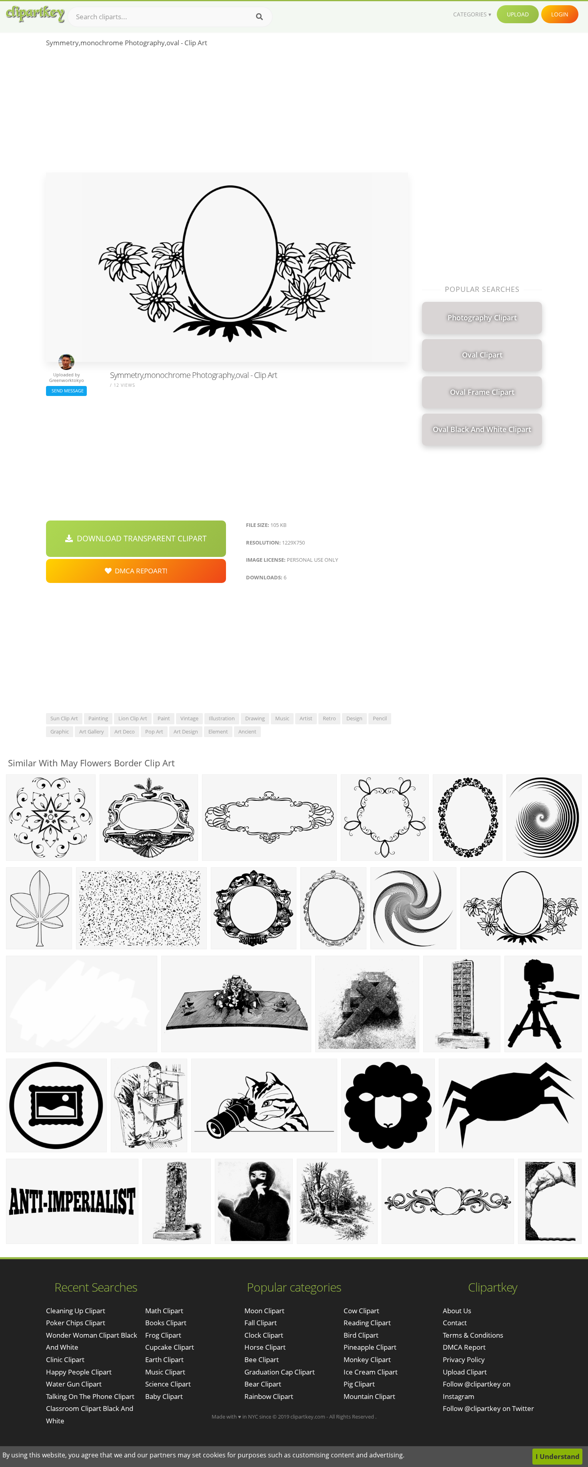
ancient (247, 731)
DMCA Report (464, 1347)
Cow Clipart (361, 1310)
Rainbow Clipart (268, 1396)
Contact (455, 1322)
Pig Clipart (359, 1384)
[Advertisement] (227, 112)
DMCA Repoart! (140, 570)
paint (164, 718)
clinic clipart (65, 1359)
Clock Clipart (263, 1335)
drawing (255, 718)
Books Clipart (165, 1322)
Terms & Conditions (473, 1335)
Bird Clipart (361, 1335)
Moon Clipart (264, 1310)
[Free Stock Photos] (35, 14)
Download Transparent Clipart (140, 538)
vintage (189, 718)
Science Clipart (168, 1384)
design (354, 718)
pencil (380, 718)
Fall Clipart (260, 1322)
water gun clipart (74, 1384)
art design (186, 731)
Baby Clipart (164, 1396)
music (282, 718)
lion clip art (132, 718)
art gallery (91, 731)
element (218, 731)
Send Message (66, 391)
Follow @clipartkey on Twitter (488, 1408)
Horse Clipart (265, 1347)
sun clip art (64, 718)
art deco (124, 731)
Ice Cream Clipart (371, 1372)
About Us (457, 1310)
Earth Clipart (164, 1359)
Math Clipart (164, 1310)
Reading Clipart (367, 1322)
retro (329, 718)
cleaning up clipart (75, 1310)
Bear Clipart (262, 1384)
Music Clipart (165, 1372)
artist (306, 718)
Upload (518, 14)
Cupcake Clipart (169, 1347)
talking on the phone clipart (90, 1396)
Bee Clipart (261, 1359)
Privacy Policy (464, 1359)
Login (559, 14)
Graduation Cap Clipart (279, 1372)
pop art (154, 731)
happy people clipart (79, 1372)
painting (98, 718)
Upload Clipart (465, 1372)
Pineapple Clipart (370, 1347)
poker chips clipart (75, 1322)
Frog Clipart (163, 1335)
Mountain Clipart (369, 1396)
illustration (222, 718)
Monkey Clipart (367, 1359)
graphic (59, 731)
